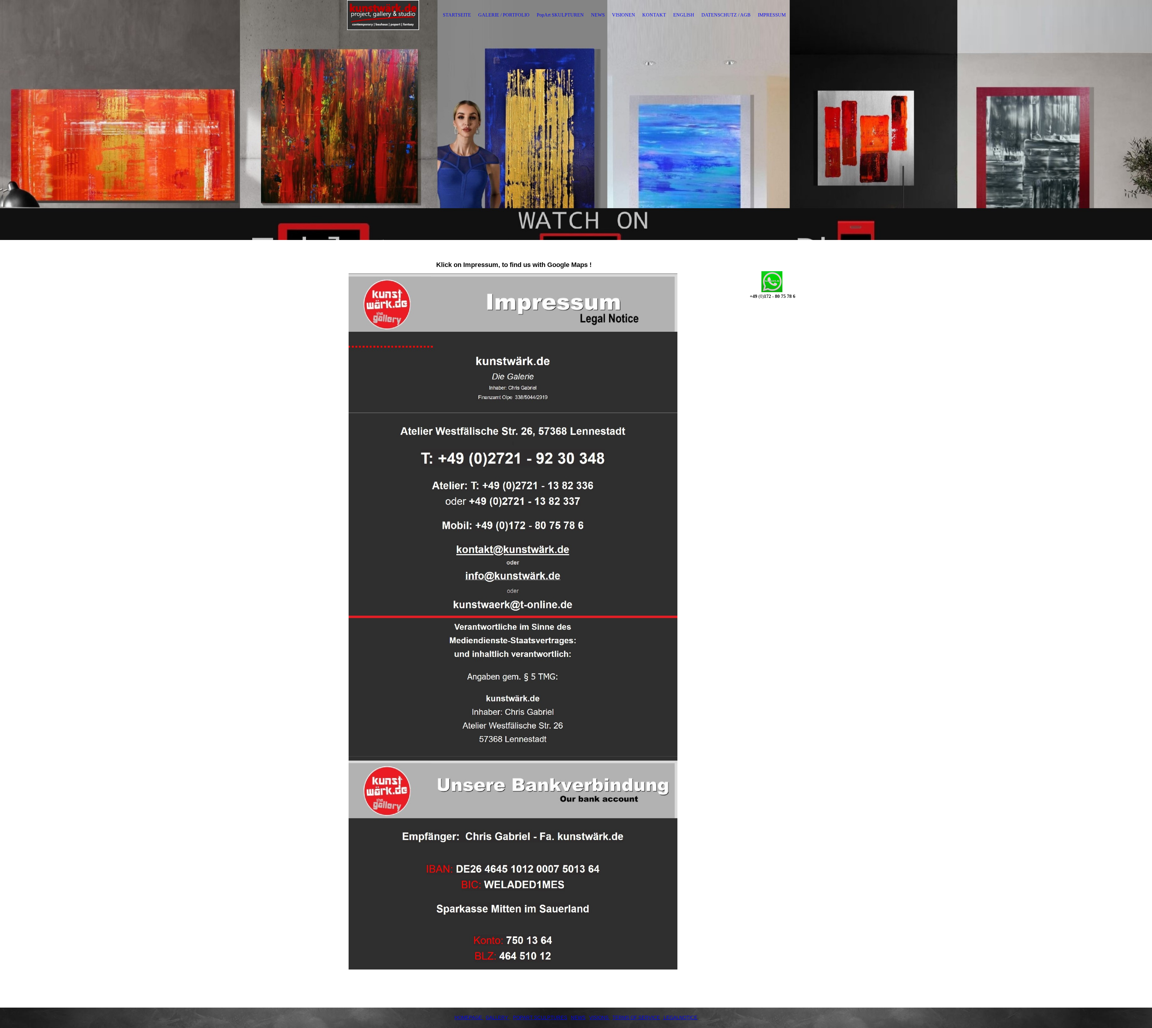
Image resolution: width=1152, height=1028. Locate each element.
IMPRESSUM (772, 14)
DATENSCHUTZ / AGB (726, 14)
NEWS (598, 14)
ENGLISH (683, 14)
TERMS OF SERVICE (636, 1017)
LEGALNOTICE (680, 1017)
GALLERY (497, 1017)
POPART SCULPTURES (540, 1017)
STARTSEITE (457, 14)
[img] (383, 15)
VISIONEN (623, 14)
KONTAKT (654, 14)
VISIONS (599, 1017)
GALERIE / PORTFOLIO (504, 14)
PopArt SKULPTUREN (560, 14)
